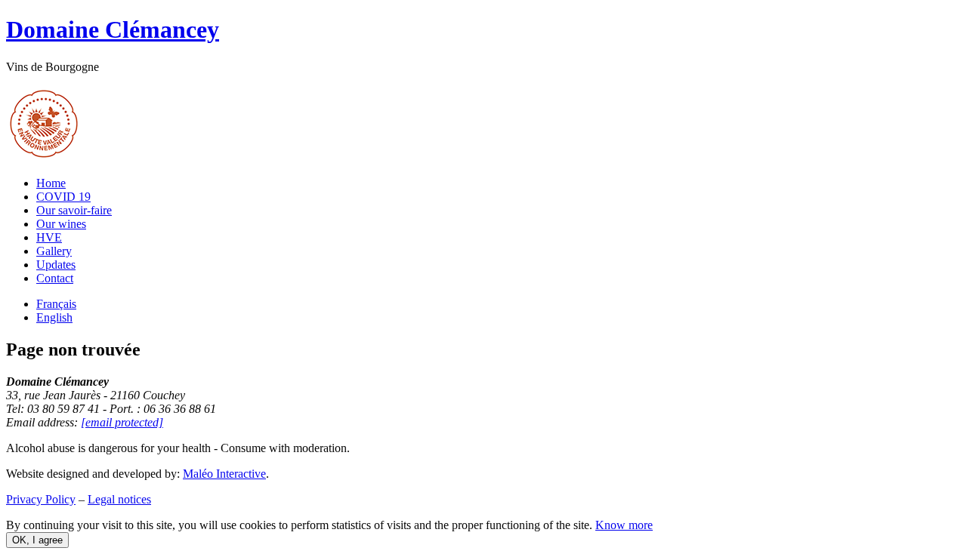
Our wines (61, 223)
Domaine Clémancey (112, 29)
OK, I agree (37, 540)
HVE (49, 237)
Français (56, 303)
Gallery (54, 251)
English (54, 317)
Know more (624, 525)
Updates (56, 264)
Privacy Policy (41, 499)
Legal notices (119, 499)
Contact (54, 278)
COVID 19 (63, 196)
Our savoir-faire (74, 210)
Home (51, 183)
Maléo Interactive (224, 473)
